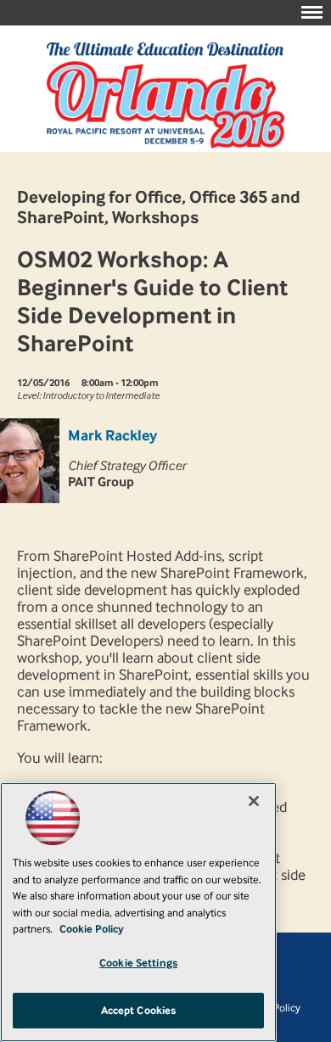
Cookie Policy (91, 928)
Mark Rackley (112, 435)
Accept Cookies (139, 1010)
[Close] (253, 801)
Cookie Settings (138, 962)
